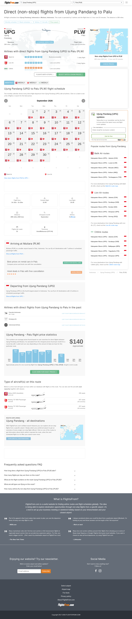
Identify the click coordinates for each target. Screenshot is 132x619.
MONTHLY (9, 83)
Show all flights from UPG (14, 296)
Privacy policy (66, 596)
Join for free (109, 136)
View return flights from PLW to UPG (16, 178)
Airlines (37, 22)
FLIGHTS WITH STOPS (44, 74)
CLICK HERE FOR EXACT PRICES (43, 372)
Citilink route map (115, 264)
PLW (79, 32)
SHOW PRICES (70, 74)
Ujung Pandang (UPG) (107, 272)
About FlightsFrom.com (66, 600)
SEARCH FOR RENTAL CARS (72, 263)
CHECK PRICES (108, 64)
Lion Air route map (112, 225)
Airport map (66, 589)
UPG (9, 32)
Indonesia (92, 272)
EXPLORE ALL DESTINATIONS (18, 438)
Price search (54, 22)
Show (73, 217)
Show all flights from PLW (14, 254)
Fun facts (66, 593)
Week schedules (25, 22)
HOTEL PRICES (76, 272)
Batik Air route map (111, 186)
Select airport (66, 586)
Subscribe (46, 571)
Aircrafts (45, 22)
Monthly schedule (11, 22)
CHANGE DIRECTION (45, 42)
